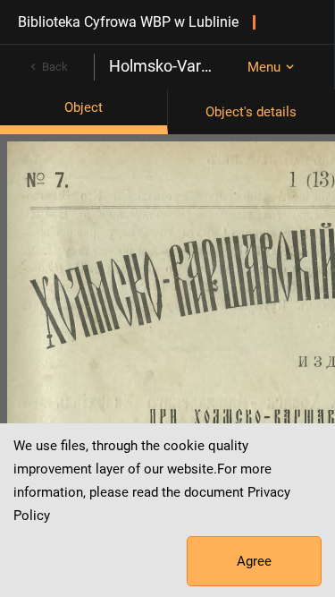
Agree (254, 561)
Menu (264, 67)
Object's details (251, 112)
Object (83, 107)
